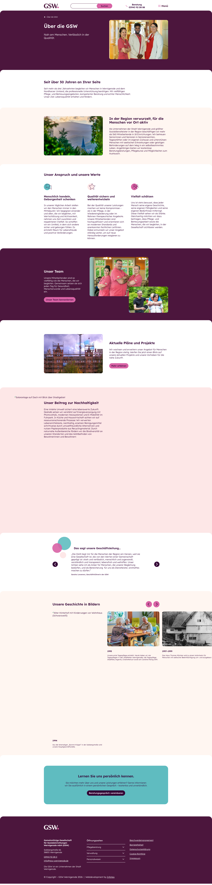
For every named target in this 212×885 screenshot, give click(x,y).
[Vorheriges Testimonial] (55, 564)
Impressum (135, 858)
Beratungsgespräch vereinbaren (106, 793)
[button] (106, 847)
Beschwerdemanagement (141, 840)
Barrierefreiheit (136, 845)
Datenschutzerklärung (140, 849)
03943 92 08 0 (50, 857)
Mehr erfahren (118, 365)
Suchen (104, 6)
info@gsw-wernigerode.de (56, 860)
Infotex (111, 877)
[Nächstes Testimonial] (156, 564)
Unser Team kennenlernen (59, 299)
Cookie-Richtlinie (137, 854)
